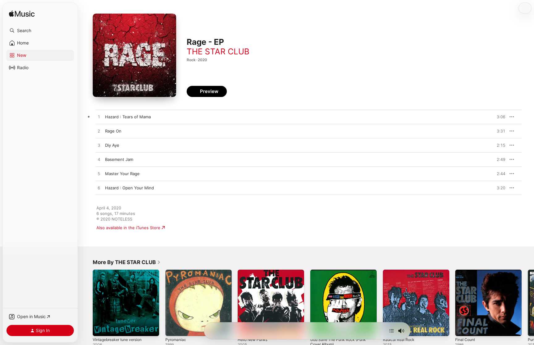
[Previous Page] (86, 303)
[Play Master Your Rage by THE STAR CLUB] (99, 174)
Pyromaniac (176, 272)
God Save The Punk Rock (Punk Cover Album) (340, 275)
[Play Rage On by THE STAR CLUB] (99, 131)
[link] (127, 262)
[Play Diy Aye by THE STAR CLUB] (99, 145)
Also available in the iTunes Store (128, 227)
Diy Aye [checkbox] (112, 145)
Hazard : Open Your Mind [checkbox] (129, 187)
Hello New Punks (254, 272)
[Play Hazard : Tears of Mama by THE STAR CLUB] (99, 117)
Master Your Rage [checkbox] (122, 173)
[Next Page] (527, 303)
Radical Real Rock (399, 272)
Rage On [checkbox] (113, 130)
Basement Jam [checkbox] (119, 159)
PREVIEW (498, 117)
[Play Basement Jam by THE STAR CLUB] (99, 159)
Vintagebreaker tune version (120, 272)
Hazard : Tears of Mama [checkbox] (128, 116)
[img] (22, 14)
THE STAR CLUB (218, 51)
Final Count (466, 272)
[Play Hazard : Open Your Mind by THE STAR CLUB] (99, 188)
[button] (40, 30)
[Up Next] (391, 330)
